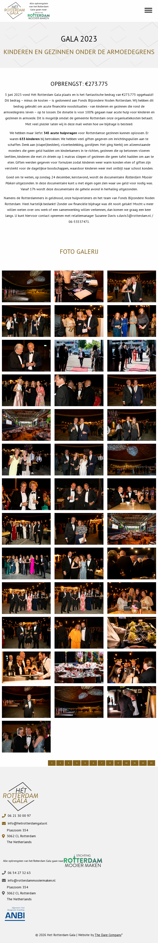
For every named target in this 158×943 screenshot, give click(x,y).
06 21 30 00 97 (19, 815)
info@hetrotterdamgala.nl (27, 823)
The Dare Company (108, 935)
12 (143, 763)
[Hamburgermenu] (148, 10)
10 (126, 763)
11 (135, 763)
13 (151, 763)
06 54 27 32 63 (19, 872)
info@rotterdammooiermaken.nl (31, 880)
